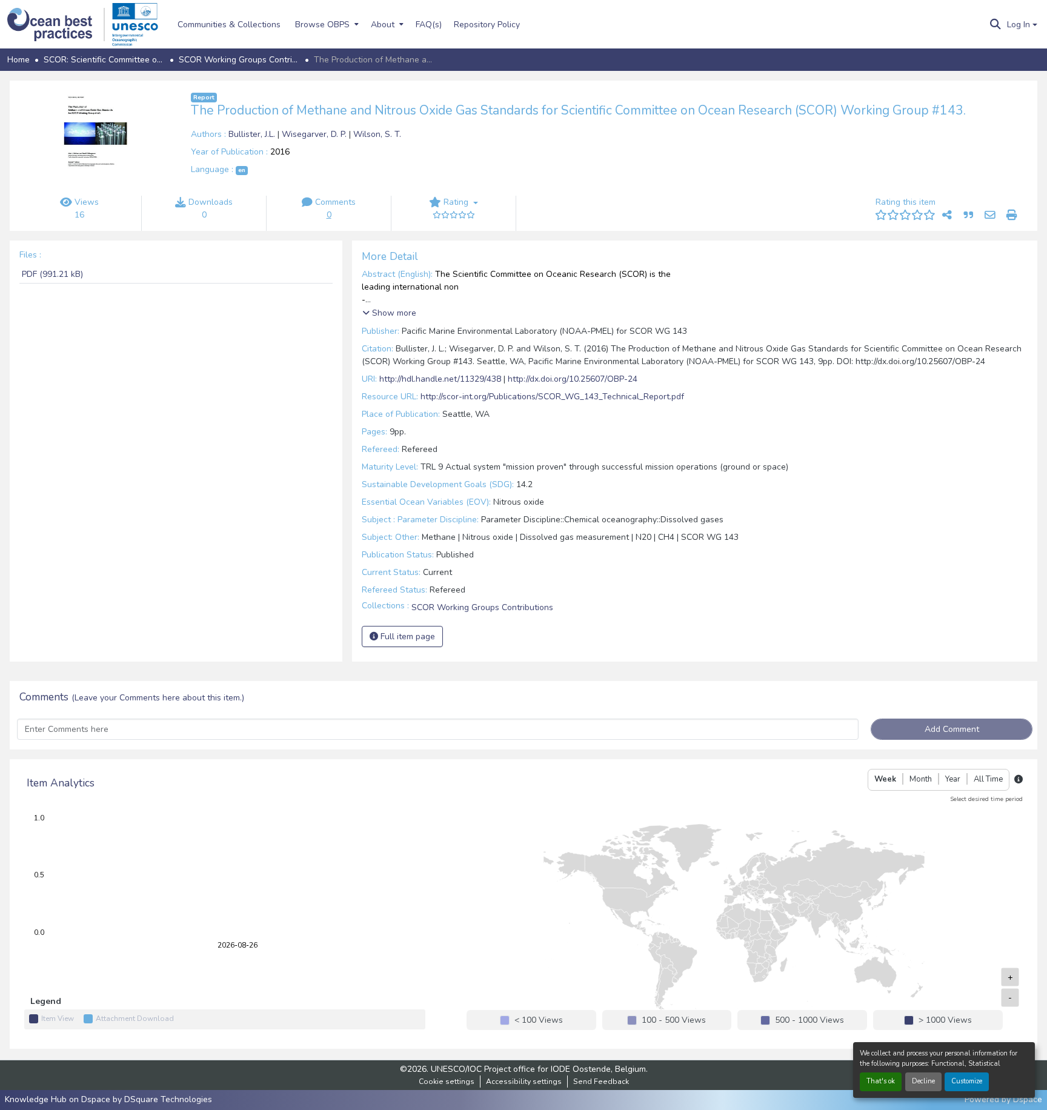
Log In (1018, 24)
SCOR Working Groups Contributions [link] (239, 59)
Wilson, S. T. (377, 134)
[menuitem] (326, 24)
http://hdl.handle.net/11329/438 (440, 379)
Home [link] (18, 59)
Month (920, 779)
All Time (988, 779)
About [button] (382, 24)
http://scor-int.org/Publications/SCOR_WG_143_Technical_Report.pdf (552, 396)
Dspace (1027, 1099)
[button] (56, 24)
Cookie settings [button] (446, 1081)
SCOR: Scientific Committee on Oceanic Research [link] (104, 59)
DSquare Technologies (168, 1099)
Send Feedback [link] (601, 1081)
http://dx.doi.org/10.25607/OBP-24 (572, 379)
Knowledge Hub (37, 1099)
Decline (923, 1081)
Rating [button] (456, 202)
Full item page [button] (406, 636)
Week (885, 779)
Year (952, 779)
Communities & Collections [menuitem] (229, 24)
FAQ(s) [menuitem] (429, 24)
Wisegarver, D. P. (315, 134)
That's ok (880, 1081)
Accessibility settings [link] (524, 1081)
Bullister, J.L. (253, 134)
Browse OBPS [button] (322, 24)
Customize (966, 1081)
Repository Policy (487, 24)
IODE (560, 1069)
